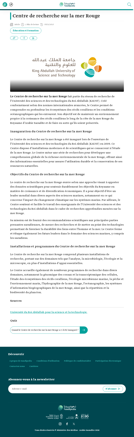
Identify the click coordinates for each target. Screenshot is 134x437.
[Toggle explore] (11, 5)
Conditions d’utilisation (47, 361)
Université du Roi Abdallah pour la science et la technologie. (48, 312)
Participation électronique (108, 361)
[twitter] (73, 423)
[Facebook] (67, 423)
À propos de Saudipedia (20, 361)
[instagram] (60, 423)
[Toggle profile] (5, 4)
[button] (129, 5)
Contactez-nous (17, 366)
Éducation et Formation (26, 30)
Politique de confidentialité (77, 361)
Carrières (33, 366)
